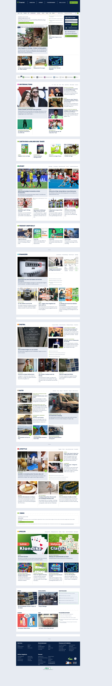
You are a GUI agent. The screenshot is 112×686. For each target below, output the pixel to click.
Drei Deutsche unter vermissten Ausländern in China (67, 600)
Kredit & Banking (65, 254)
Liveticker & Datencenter (74, 166)
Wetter (29, 646)
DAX (65, 267)
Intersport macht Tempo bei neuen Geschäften (55, 278)
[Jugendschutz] (48, 668)
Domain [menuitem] (53, 13)
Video (60, 84)
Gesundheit (76, 449)
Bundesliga (50, 166)
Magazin (61, 390)
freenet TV (19, 657)
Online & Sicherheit (62, 324)
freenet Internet (20, 659)
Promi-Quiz (40, 649)
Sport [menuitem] (21, 13)
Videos (49, 646)
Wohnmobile (66, 390)
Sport (21, 166)
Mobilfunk (32, 2)
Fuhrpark (70, 390)
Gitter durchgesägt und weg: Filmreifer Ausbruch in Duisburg (56, 20)
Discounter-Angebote (62, 645)
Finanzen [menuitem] (25, 13)
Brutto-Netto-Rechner (72, 647)
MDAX (66, 268)
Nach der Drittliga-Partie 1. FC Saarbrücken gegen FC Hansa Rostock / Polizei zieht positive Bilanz (68, 622)
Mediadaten (50, 659)
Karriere (49, 660)
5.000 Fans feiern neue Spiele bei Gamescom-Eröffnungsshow (57, 354)
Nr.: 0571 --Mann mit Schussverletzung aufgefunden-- (66, 614)
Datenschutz (40, 660)
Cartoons (76, 84)
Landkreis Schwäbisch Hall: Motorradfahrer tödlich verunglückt (68, 617)
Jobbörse (29, 645)
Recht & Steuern (71, 254)
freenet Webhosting (62, 649)
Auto (21, 390)
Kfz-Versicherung (62, 650)
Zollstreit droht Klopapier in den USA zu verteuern (56, 280)
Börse (19, 645)
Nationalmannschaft (62, 166)
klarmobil (29, 659)
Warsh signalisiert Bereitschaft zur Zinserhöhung (56, 284)
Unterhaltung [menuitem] (33, 13)
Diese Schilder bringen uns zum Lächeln (65, 595)
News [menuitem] (19, 13)
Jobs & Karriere (59, 254)
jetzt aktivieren (22, 22)
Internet (41, 2)
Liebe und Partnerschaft (69, 449)
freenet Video (30, 656)
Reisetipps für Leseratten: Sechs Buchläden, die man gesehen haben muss (59, 477)
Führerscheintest (75, 390)
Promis (55, 84)
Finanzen (23, 254)
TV (52, 84)
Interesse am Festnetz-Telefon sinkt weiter (55, 356)
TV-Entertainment (51, 2)
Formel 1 (67, 166)
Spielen (22, 531)
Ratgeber (60, 449)
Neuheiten (54, 390)
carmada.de (30, 660)
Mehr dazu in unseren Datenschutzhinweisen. (37, 25)
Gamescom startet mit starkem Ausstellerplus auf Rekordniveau (57, 352)
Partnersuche (30, 647)
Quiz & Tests (67, 84)
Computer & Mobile (55, 324)
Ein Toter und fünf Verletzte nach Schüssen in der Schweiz (68, 593)
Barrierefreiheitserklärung (42, 657)
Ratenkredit (71, 646)
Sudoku (63, 531)
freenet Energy (20, 660)
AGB (39, 664)
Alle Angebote (74, 2)
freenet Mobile (30, 657)
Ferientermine (20, 647)
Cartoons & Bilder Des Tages (31, 141)
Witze (63, 84)
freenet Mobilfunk (21, 656)
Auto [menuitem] (28, 13)
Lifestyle (23, 449)
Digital (22, 324)
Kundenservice (40, 656)
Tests (58, 390)
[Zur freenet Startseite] (21, 2)
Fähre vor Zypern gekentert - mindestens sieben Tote (56, 18)
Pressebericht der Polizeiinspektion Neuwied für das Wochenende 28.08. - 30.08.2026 (69, 620)
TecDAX (66, 270)
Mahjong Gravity (47, 531)
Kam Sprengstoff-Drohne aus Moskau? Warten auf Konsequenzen (56, 16)
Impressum (40, 659)
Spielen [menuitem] (47, 13)
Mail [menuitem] (50, 13)
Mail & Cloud (62, 2)
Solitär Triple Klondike (69, 531)
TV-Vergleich (71, 650)
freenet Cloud (61, 646)
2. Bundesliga (55, 166)
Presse (49, 657)
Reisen (63, 449)
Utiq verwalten (40, 663)
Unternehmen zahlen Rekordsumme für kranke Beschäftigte (56, 282)
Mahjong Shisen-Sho (54, 531)
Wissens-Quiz (50, 647)
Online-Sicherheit (72, 645)
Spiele (49, 645)
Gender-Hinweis (51, 656)
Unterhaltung (25, 84)
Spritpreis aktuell (20, 646)
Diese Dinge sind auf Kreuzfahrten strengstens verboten (57, 475)
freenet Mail (61, 647)
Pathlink (60, 531)
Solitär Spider (76, 531)
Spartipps (76, 254)
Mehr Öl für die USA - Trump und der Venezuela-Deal (56, 22)
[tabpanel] (33, 39)
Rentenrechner (71, 649)
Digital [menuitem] (43, 13)
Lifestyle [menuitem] (38, 13)
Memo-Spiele (72, 84)
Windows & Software (70, 324)
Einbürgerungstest (41, 646)
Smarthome (76, 324)
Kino (57, 84)
